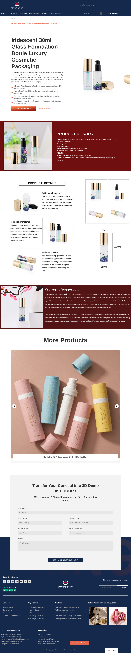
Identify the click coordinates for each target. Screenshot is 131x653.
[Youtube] (21, 581)
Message (21, 539)
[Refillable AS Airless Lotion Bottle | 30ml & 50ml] (65, 404)
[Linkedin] (8, 581)
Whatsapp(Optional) (75, 528)
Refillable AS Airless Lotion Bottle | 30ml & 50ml (65, 457)
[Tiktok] (25, 581)
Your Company (23, 518)
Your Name (22, 508)
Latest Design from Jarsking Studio (102, 603)
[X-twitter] (29, 581)
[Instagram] (16, 581)
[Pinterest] (12, 581)
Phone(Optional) (23, 528)
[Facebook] (4, 581)
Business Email (74, 518)
